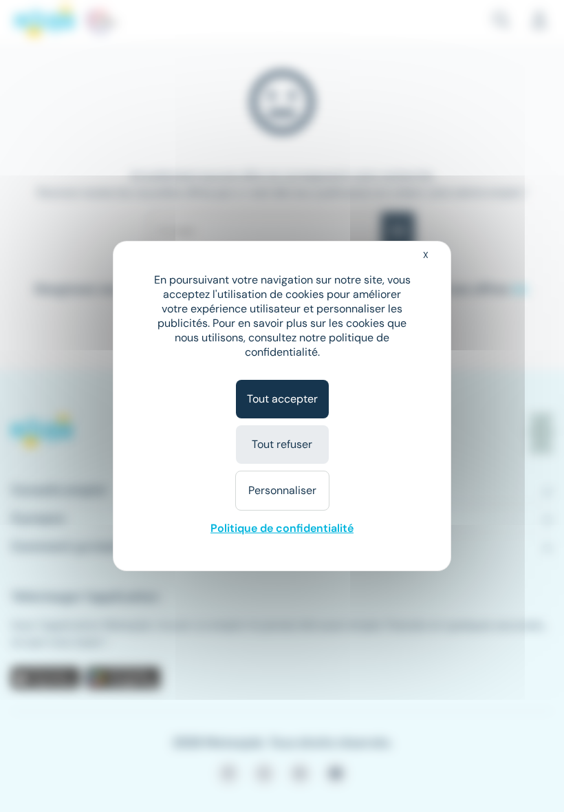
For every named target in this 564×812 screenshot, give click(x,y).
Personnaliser (282, 490)
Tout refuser (282, 444)
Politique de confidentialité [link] (282, 528)
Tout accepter (282, 399)
